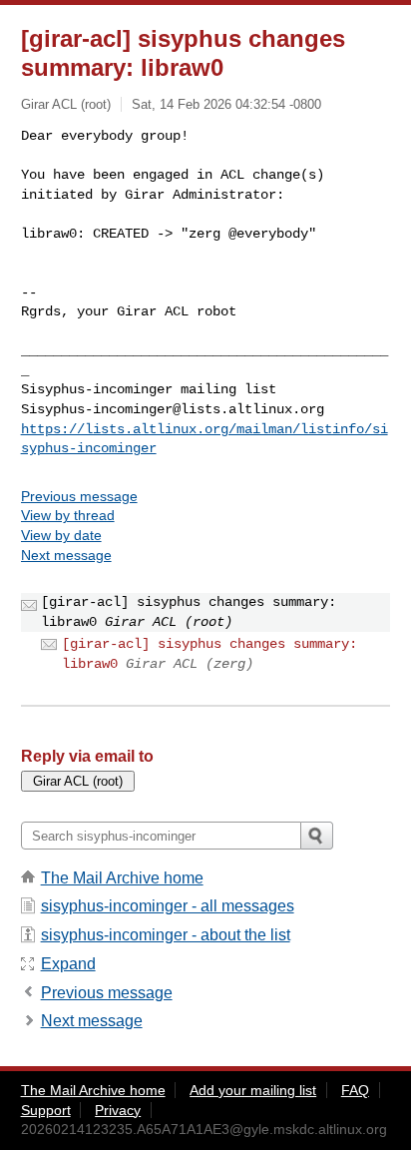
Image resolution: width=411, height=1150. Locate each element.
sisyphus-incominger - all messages (167, 905)
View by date (61, 535)
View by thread (68, 515)
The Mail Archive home (122, 877)
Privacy (118, 1110)
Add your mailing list (253, 1090)
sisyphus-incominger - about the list (165, 934)
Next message (66, 555)
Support (46, 1110)
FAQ (355, 1090)
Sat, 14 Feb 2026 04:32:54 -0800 (226, 104)
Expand (68, 963)
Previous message (79, 496)
